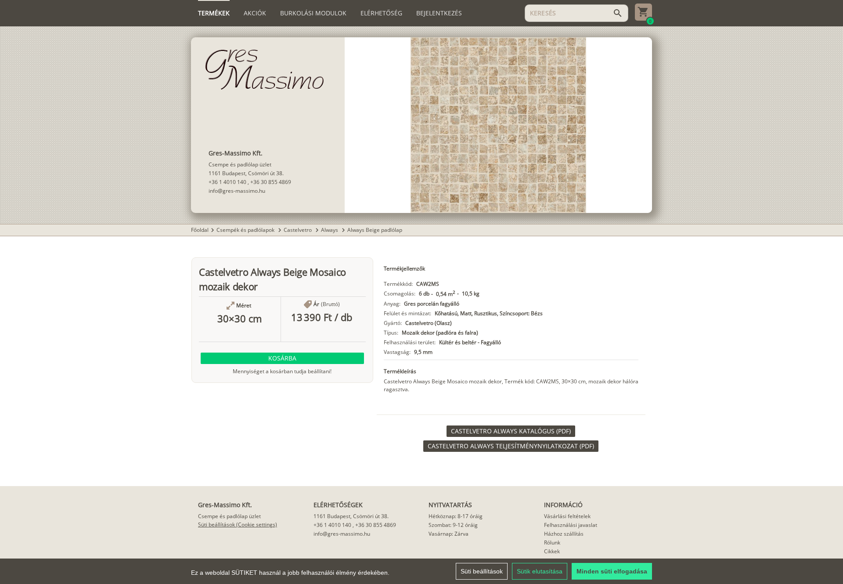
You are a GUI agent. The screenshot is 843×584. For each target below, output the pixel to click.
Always (330, 230)
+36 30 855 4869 (270, 182)
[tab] (214, 13)
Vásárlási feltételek (567, 516)
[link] (511, 431)
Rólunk (552, 542)
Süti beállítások (482, 571)
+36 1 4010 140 (227, 182)
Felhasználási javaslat (570, 525)
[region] (421, 571)
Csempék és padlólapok (246, 230)
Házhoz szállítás (564, 533)
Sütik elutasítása (539, 571)
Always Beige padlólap (374, 230)
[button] (282, 358)
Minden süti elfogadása (611, 571)
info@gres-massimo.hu (237, 191)
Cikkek (552, 551)
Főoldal (200, 230)
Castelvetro (298, 230)
